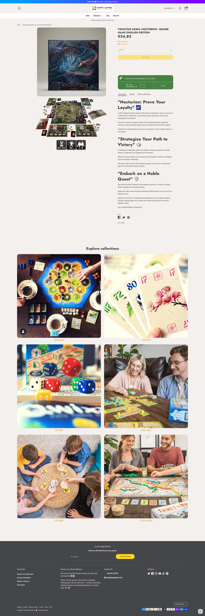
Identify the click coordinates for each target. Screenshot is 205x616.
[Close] (142, 282)
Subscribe (124, 321)
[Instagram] (121, 327)
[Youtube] (125, 327)
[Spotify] (132, 327)
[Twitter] (114, 327)
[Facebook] (118, 327)
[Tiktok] (128, 327)
